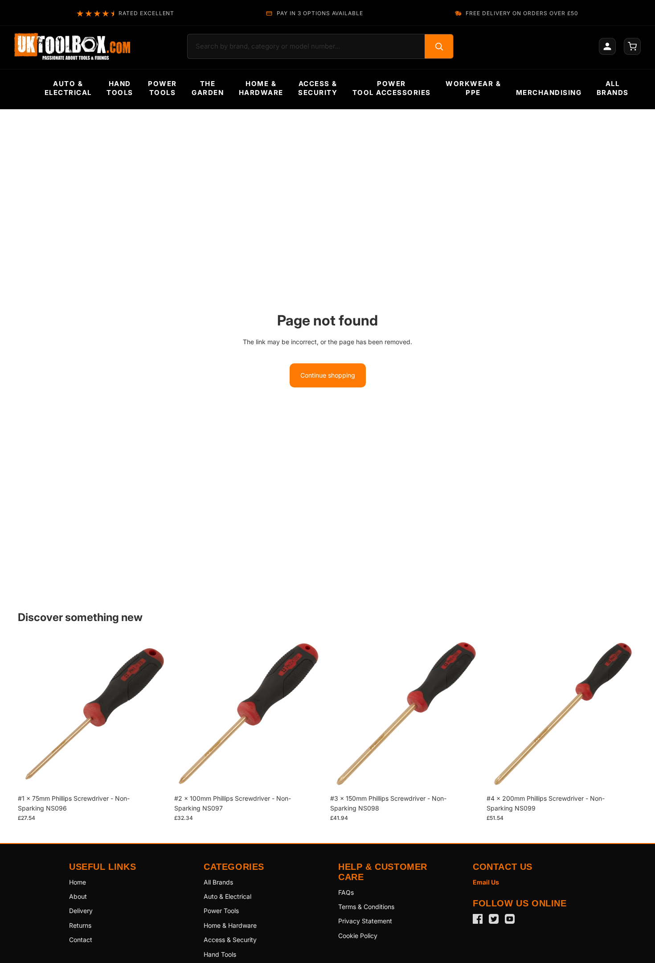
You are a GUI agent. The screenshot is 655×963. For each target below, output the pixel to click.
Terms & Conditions (366, 906)
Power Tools (221, 910)
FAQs (346, 892)
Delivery (81, 910)
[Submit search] (439, 46)
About (78, 896)
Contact (80, 939)
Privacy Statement (365, 921)
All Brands (218, 882)
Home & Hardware (230, 925)
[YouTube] (510, 919)
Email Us (486, 882)
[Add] (155, 776)
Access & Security (230, 939)
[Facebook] (478, 919)
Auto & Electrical (227, 896)
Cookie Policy (357, 935)
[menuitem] (68, 88)
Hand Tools (220, 954)
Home (77, 882)
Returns (80, 925)
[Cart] (632, 46)
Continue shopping (327, 375)
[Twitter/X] (494, 919)
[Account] (607, 46)
